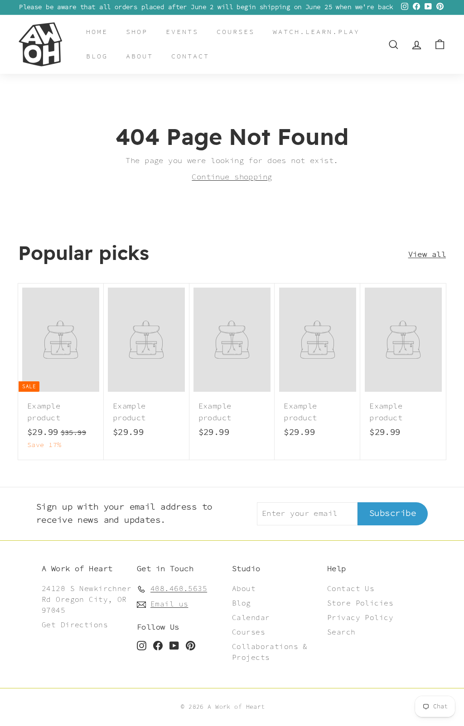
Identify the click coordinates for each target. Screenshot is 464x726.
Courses (236, 32)
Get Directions (75, 625)
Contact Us (350, 589)
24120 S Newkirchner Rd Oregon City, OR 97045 (86, 599)
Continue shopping (232, 177)
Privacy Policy (360, 618)
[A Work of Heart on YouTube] (174, 645)
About (139, 56)
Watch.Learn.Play (316, 32)
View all (427, 254)
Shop (137, 32)
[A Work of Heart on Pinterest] (190, 645)
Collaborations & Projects (270, 652)
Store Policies (360, 603)
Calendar (251, 618)
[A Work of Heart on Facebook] (158, 645)
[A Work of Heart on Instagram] (141, 645)
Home (97, 32)
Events (182, 32)
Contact (190, 56)
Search (341, 632)
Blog (97, 56)
